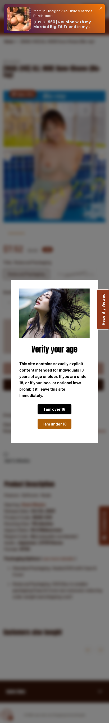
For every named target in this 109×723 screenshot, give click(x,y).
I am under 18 (55, 423)
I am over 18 (54, 408)
